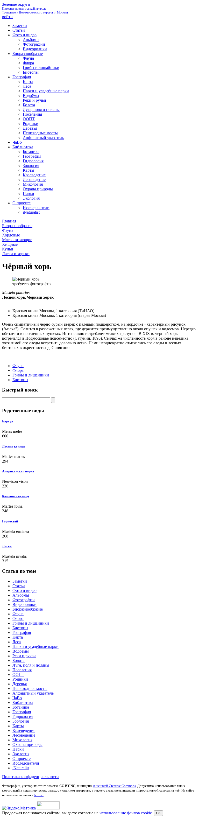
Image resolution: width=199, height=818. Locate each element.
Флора (18, 370)
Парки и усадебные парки (35, 646)
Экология (20, 754)
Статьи (18, 586)
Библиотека (22, 702)
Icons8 (39, 795)
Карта (17, 637)
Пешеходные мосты (29, 688)
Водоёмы (20, 651)
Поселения (22, 670)
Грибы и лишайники (30, 375)
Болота (18, 660)
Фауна (18, 365)
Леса (16, 642)
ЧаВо (17, 698)
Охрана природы (27, 744)
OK (158, 813)
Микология (22, 740)
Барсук (7, 421)
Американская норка (18, 471)
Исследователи (25, 763)
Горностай (10, 521)
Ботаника (20, 707)
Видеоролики (24, 604)
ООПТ (18, 674)
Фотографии (23, 600)
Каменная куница (15, 496)
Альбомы (20, 595)
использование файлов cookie (126, 813)
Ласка (7, 546)
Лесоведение (23, 735)
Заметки (19, 581)
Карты (18, 726)
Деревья (19, 684)
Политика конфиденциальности (30, 776)
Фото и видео (24, 590)
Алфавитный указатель (33, 693)
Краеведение (23, 730)
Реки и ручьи (24, 656)
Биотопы (20, 379)
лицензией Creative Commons (114, 786)
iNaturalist (20, 768)
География (21, 632)
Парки (18, 749)
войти (7, 17)
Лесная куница (13, 446)
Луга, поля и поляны (30, 665)
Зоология (20, 721)
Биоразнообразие (27, 609)
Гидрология (22, 716)
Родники (20, 679)
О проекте (21, 758)
